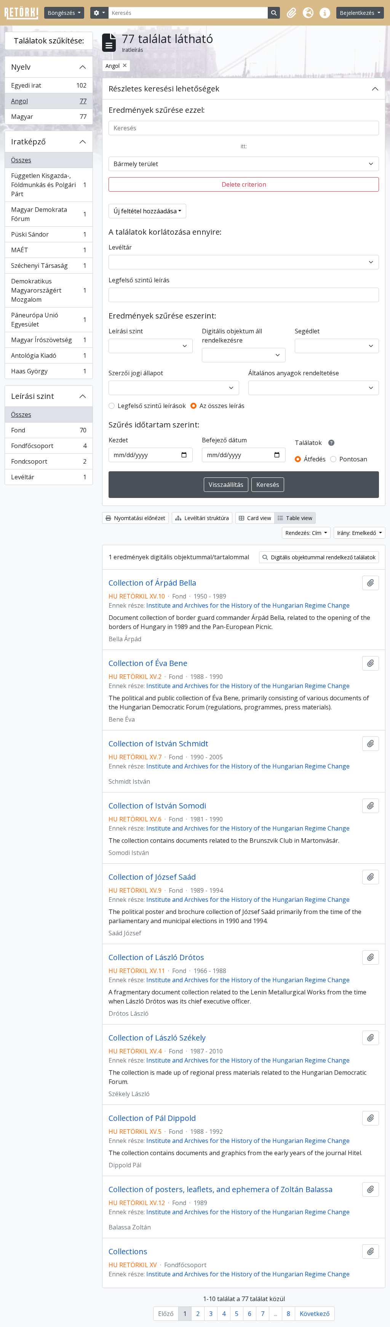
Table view (298, 518)
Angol (48, 103)
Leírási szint (32, 396)
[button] (291, 13)
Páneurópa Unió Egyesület (48, 319)
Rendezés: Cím (304, 532)
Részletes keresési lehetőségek (164, 88)
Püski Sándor (48, 236)
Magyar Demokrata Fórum (48, 214)
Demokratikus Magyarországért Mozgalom (48, 290)
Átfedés (315, 459)
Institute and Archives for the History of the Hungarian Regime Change (248, 605)
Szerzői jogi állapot (136, 373)
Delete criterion (244, 184)
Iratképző (28, 141)
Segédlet (307, 331)
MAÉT (48, 252)
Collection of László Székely (157, 1037)
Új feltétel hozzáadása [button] (145, 211)
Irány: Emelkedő (357, 532)
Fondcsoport (48, 463)
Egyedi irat (48, 87)
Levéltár (48, 479)
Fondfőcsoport (48, 448)
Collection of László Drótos (156, 957)
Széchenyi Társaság (48, 267)
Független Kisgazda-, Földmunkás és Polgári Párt (48, 184)
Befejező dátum (224, 440)
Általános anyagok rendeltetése (293, 373)
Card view (258, 518)
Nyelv (20, 67)
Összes (21, 160)
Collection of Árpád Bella (152, 582)
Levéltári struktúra (206, 518)
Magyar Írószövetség (48, 342)
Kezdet (118, 440)
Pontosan (353, 459)
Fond (48, 432)
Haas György (48, 373)
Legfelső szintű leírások (152, 406)
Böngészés (62, 12)
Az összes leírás (222, 406)
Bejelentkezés (358, 12)
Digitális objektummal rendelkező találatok (322, 557)
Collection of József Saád (152, 877)
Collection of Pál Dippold (152, 1118)
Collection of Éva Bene (148, 663)
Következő (315, 1313)
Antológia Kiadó (48, 357)
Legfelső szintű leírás (139, 280)
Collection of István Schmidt (158, 743)
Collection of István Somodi (157, 805)
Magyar (48, 118)
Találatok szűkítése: (49, 40)
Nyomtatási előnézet (138, 518)
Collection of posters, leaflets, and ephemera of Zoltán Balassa (220, 1189)
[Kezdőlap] (24, 12)
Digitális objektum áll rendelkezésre (232, 335)
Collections (128, 1251)
